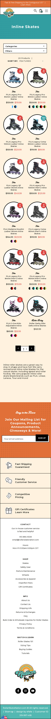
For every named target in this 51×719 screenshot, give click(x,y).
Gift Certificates (26, 587)
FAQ (25, 616)
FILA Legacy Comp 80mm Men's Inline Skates (37, 231)
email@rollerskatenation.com (25, 540)
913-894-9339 (25, 537)
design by (21, 712)
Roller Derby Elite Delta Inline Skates (37, 324)
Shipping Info (25, 608)
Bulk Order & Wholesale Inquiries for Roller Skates (25, 620)
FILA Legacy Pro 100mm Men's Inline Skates (37, 187)
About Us (25, 600)
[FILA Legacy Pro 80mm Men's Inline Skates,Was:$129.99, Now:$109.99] (37, 259)
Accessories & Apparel (25, 579)
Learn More (26, 5)
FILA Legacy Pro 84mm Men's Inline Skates (14, 278)
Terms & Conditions (25, 628)
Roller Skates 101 (25, 641)
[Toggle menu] (46, 10)
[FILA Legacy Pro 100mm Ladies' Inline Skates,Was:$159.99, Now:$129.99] (14, 124)
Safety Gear (25, 567)
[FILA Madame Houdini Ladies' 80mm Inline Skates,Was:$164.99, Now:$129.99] (14, 212)
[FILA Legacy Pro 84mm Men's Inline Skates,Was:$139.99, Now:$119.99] (14, 259)
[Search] (35, 10)
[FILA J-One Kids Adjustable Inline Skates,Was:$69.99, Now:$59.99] (14, 306)
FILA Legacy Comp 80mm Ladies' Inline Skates (37, 144)
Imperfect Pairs (26, 583)
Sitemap (9, 712)
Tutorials (25, 653)
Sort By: (13, 61)
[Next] (31, 348)
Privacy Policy (25, 624)
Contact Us (25, 604)
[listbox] (31, 61)
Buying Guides (25, 649)
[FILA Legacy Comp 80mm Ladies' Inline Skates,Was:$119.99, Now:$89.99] (37, 124)
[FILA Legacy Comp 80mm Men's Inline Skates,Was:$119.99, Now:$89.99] (37, 212)
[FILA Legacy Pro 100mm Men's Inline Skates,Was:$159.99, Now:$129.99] (37, 168)
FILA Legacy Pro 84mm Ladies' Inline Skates (13, 97)
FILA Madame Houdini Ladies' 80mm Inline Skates (13, 231)
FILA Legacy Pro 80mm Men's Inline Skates (37, 278)
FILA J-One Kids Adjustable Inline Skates (14, 325)
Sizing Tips (25, 645)
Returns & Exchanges (25, 612)
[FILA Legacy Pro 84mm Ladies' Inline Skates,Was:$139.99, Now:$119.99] (14, 77)
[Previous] (18, 348)
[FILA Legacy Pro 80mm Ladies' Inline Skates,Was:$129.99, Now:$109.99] (37, 77)
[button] (25, 46)
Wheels (25, 575)
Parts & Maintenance (25, 571)
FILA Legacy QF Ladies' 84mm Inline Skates (13, 187)
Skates (26, 563)
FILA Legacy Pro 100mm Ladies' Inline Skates (14, 144)
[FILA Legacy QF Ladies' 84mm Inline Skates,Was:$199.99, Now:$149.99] (14, 168)
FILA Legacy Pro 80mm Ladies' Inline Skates (37, 97)
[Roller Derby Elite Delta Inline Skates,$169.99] (37, 306)
